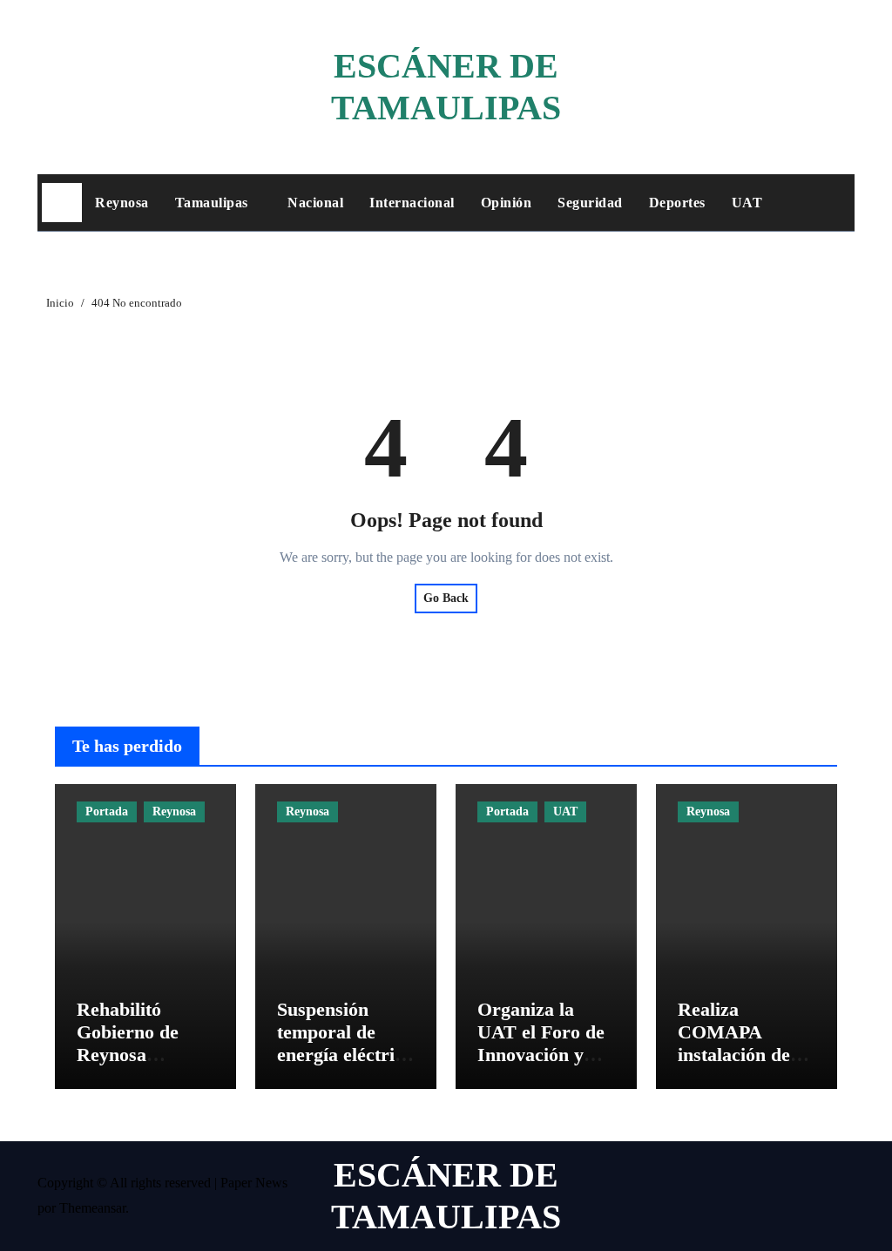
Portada (106, 811)
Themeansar (92, 1207)
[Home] (62, 203)
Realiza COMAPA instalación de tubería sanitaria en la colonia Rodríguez (746, 1066)
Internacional (412, 202)
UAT (747, 202)
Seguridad (590, 202)
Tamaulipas (214, 202)
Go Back (446, 598)
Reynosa (122, 202)
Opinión (506, 202)
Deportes (677, 202)
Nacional (315, 202)
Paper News (253, 1182)
